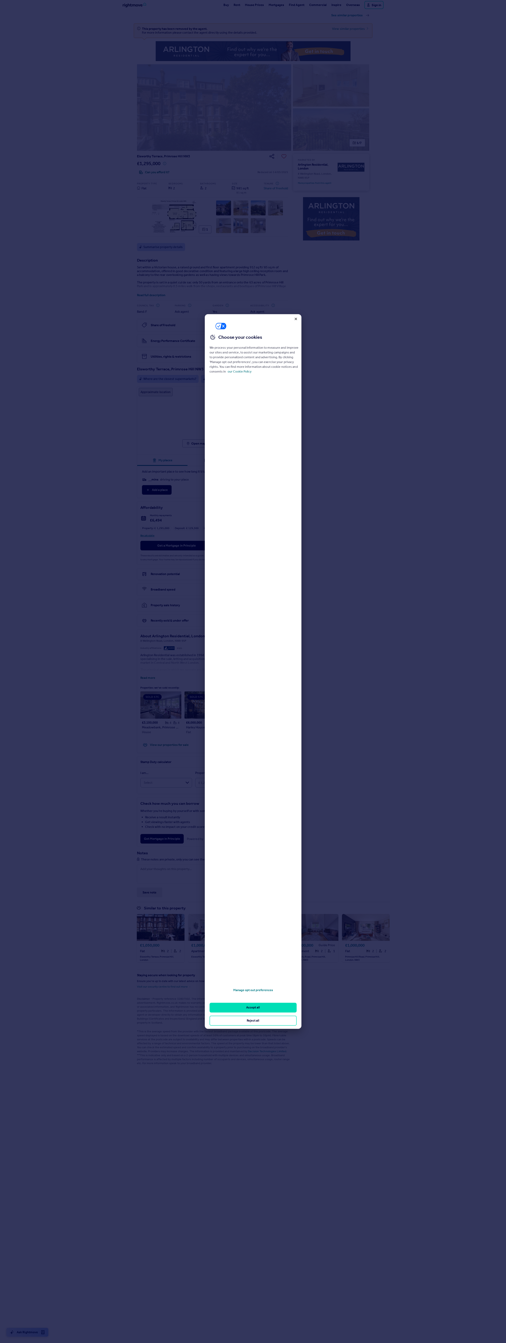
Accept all (253, 1007)
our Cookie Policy (240, 371)
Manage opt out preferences (253, 990)
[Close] (295, 318)
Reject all (253, 1020)
